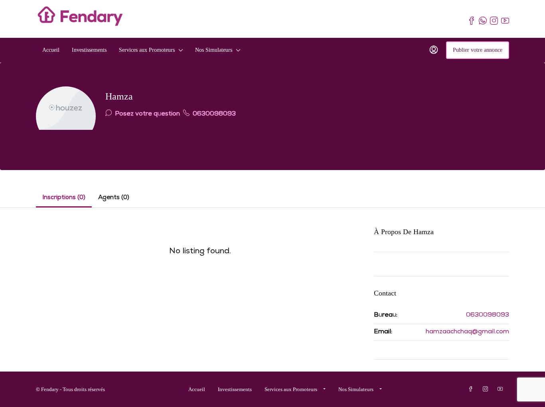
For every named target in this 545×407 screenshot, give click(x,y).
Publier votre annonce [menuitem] (477, 50)
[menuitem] (433, 50)
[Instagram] (487, 389)
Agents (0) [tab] (113, 198)
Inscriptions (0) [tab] (63, 198)
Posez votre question (146, 114)
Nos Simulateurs (213, 50)
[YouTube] (502, 389)
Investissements (89, 50)
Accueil (50, 50)
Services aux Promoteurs (147, 50)
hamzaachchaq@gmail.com (467, 332)
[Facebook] (472, 389)
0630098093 (213, 114)
